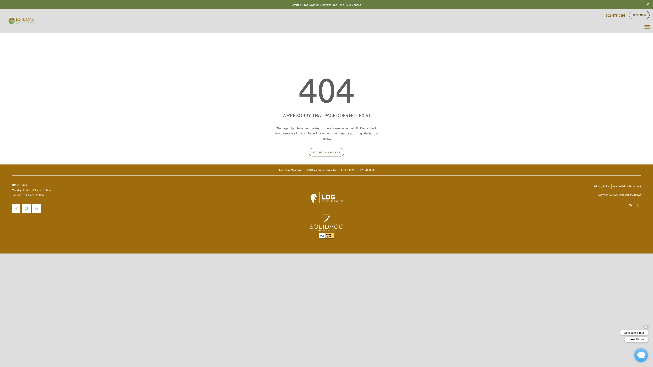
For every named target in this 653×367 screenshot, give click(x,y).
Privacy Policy (602, 186)
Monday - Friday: (21, 190)
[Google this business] (36, 208)
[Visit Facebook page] (16, 208)
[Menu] (647, 27)
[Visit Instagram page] (26, 208)
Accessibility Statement (627, 186)
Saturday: (17, 195)
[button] (648, 4)
